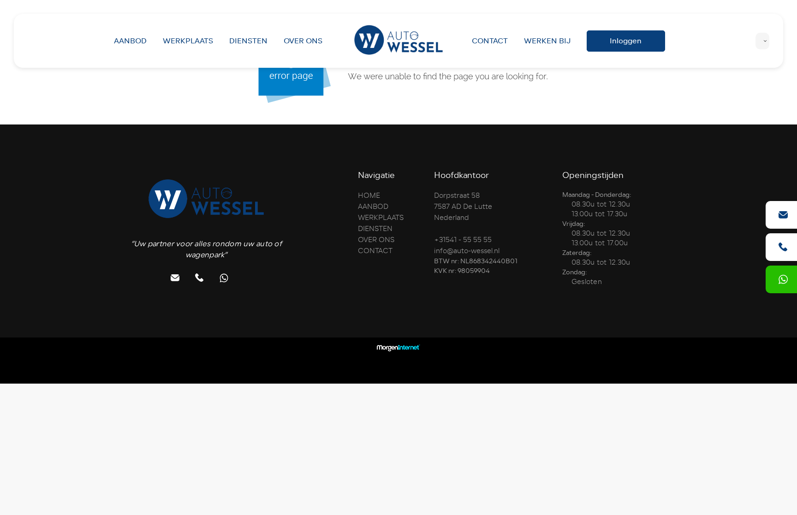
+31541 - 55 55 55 (463, 240)
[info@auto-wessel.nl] (783, 215)
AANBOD (130, 41)
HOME (369, 195)
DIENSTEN (248, 41)
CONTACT (490, 41)
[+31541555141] (783, 279)
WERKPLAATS (188, 41)
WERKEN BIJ (547, 41)
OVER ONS (303, 41)
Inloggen (626, 41)
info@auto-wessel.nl (467, 251)
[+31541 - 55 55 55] (783, 247)
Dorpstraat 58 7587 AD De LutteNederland (463, 206)
